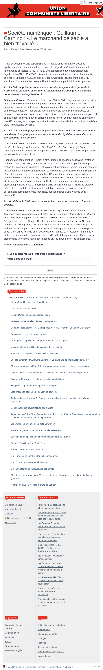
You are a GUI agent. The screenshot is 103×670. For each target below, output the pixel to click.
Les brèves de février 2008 (23, 308)
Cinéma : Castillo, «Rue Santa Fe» (28, 443)
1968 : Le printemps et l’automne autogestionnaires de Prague (40, 437)
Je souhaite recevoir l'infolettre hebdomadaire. (37, 254)
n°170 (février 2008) (67, 297)
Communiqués (12, 633)
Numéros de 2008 (48, 297)
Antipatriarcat (44, 629)
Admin (97, 666)
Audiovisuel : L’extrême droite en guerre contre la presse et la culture (52, 602)
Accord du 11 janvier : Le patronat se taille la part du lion (37, 379)
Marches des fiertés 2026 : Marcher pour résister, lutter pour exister (50, 580)
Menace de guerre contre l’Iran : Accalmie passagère (36, 430)
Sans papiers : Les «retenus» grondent (30, 334)
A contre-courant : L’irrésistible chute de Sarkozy (33, 485)
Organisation (55, 667)
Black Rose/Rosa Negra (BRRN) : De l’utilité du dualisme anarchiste (49, 548)
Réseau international (47, 647)
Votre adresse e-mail (19, 259)
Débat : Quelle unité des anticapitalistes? (30, 315)
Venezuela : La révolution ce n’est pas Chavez (33, 424)
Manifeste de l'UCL (14, 509)
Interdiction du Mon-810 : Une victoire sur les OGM (34, 353)
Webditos (9, 637)
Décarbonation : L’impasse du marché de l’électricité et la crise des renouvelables (52, 515)
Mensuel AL (32, 297)
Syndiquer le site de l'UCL (19, 518)
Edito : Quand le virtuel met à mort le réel (30, 302)
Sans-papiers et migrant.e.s (51, 652)
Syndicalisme (44, 656)
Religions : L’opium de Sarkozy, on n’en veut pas (34, 385)
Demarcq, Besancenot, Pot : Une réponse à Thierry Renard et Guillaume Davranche (50, 328)
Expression (19, 297)
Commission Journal (29, 49)
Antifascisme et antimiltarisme (52, 625)
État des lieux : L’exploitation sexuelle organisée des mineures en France (51, 537)
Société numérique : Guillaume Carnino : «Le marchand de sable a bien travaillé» (50, 360)
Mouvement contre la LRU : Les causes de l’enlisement (37, 347)
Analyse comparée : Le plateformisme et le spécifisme (48, 591)
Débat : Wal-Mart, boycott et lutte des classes (32, 408)
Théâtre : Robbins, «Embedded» (27, 449)
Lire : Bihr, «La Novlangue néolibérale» (30, 462)
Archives (67, 667)
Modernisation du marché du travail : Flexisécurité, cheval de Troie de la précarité (49, 373)
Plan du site (10, 522)
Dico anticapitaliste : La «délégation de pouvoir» (34, 392)
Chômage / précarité (47, 634)
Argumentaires (12, 646)
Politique (42, 643)
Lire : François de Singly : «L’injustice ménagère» (35, 456)
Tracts (8, 641)
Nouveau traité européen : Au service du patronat (34, 321)
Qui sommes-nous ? (14, 505)
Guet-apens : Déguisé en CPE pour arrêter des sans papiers (39, 340)
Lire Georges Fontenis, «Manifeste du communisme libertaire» (51, 526)
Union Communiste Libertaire (20, 667)
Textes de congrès (13, 650)
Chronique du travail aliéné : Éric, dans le (50, 366)
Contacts (9, 514)
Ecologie (42, 638)
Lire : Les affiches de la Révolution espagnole (32, 469)
